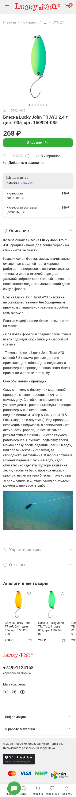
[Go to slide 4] (38, 105)
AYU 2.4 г (60, 22)
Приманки (29, 22)
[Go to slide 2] (32, 105)
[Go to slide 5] (41, 105)
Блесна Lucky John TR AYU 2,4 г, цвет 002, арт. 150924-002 (51, 628)
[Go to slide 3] (35, 105)
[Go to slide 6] (44, 105)
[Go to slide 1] (29, 105)
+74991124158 (18, 667)
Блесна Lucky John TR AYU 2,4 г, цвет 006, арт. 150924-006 (18, 628)
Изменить (27, 183)
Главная (9, 22)
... (45, 22)
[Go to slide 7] (47, 105)
